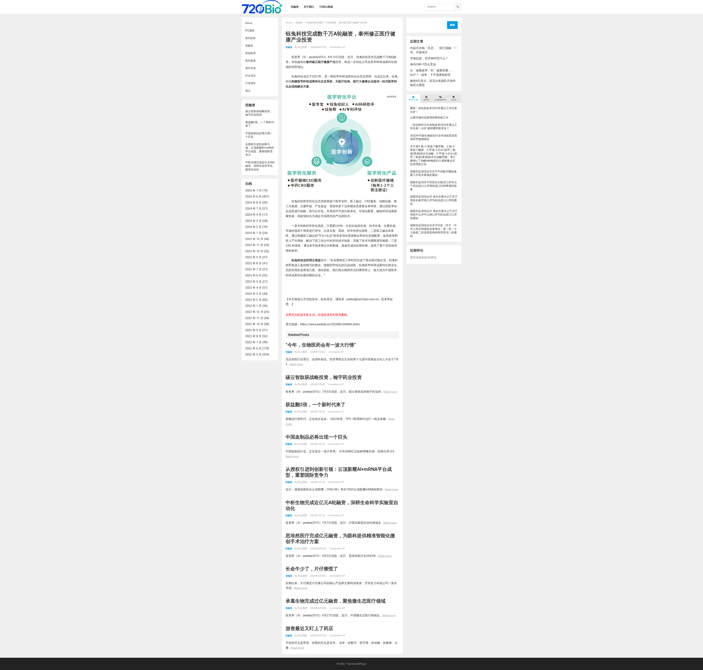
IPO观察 (249, 30)
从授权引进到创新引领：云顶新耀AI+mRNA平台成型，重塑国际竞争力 (259, 150)
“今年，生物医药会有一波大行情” (321, 345)
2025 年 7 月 (253, 190)
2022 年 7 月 (253, 342)
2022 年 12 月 (254, 312)
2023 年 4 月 (253, 287)
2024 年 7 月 (253, 208)
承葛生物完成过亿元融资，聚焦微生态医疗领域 (336, 601)
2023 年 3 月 (253, 293)
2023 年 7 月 (253, 269)
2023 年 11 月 (254, 245)
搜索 (452, 25)
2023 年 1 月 (253, 306)
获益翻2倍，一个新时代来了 (315, 404)
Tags (453, 100)
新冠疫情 (250, 53)
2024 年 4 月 (253, 214)
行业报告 (250, 83)
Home (248, 23)
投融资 (249, 45)
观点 (247, 90)
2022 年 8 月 (253, 336)
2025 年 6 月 (253, 196)
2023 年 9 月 (253, 257)
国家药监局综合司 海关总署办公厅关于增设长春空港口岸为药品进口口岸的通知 (433, 200)
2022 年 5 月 (253, 354)
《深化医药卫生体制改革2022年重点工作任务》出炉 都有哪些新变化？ (433, 126)
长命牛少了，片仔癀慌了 (312, 569)
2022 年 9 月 (253, 330)
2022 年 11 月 (254, 318)
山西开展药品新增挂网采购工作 (429, 117)
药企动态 (250, 75)
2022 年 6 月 (253, 348)
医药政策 (250, 38)
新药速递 (250, 60)
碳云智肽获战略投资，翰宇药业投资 (259, 113)
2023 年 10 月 (254, 251)
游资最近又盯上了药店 (309, 628)
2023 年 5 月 (253, 281)
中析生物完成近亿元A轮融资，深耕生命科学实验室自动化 (260, 166)
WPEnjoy (361, 663)
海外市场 (250, 68)
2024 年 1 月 (253, 233)
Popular (413, 100)
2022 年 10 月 (254, 324)
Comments (440, 100)
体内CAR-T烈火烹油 (423, 64)
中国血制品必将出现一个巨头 (316, 437)
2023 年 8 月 (253, 263)
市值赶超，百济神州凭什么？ (429, 58)
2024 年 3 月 (253, 221)
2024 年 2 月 (253, 227)
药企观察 (302, 47)
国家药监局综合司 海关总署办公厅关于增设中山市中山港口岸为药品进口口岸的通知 (433, 214)
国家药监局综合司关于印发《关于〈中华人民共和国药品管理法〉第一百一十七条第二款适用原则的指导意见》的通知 (433, 231)
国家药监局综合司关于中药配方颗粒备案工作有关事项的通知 (433, 173)
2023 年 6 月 (253, 275)
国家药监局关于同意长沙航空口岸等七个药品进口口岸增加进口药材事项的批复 (433, 186)
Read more (296, 364)
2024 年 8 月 (253, 202)
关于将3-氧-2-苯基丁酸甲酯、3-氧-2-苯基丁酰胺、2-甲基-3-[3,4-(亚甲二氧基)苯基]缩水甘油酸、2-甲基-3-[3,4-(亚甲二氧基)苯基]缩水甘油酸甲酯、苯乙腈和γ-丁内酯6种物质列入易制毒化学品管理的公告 (433, 155)
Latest (426, 100)
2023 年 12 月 (254, 239)
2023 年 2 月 (253, 300)
